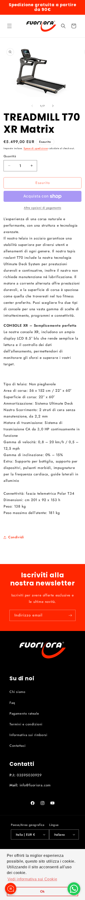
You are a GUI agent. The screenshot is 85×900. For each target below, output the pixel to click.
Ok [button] (42, 891)
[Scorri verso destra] (53, 106)
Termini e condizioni (25, 724)
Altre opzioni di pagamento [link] (42, 208)
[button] (9, 26)
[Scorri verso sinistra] (32, 106)
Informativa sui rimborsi (28, 734)
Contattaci (17, 745)
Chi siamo (17, 691)
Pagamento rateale (24, 713)
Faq (12, 702)
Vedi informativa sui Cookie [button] (32, 879)
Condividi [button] (16, 537)
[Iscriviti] (70, 615)
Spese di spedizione (36, 148)
